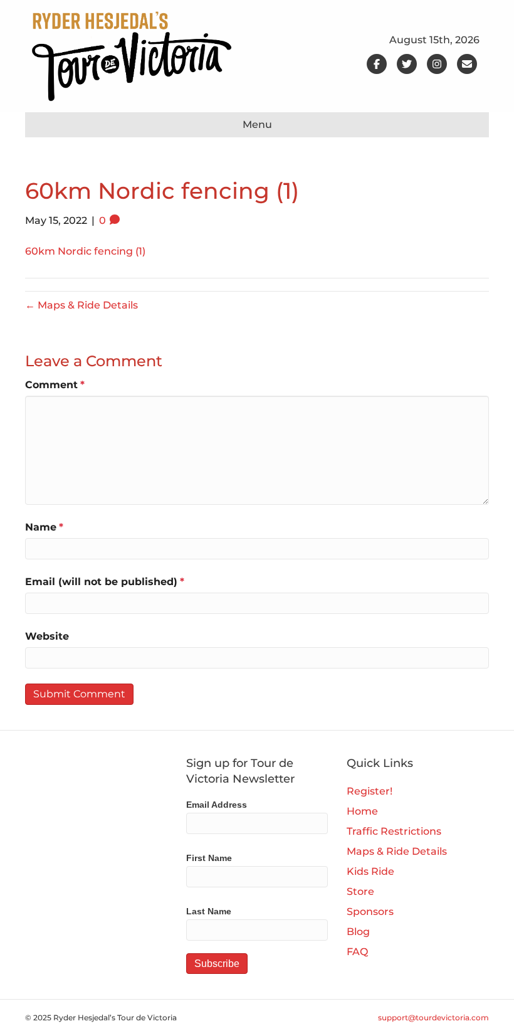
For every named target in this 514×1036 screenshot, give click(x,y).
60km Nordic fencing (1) (85, 251)
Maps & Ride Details (397, 851)
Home (362, 811)
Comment (55, 385)
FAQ (357, 952)
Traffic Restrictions (394, 831)
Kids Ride (370, 871)
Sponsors (370, 911)
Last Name (208, 911)
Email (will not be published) (104, 582)
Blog (358, 932)
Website (47, 636)
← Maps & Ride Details (81, 305)
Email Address (216, 805)
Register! (369, 791)
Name (44, 527)
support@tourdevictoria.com (433, 1017)
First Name (209, 858)
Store (360, 891)
